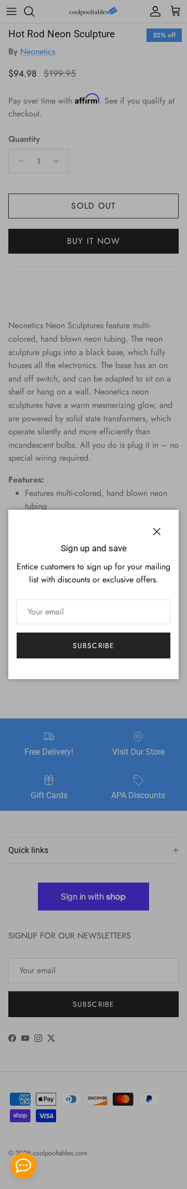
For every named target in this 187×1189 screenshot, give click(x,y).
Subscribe (93, 645)
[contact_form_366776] (23, 1166)
